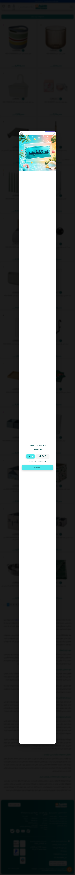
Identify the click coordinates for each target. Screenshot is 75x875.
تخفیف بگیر (37, 467)
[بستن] (21, 133)
